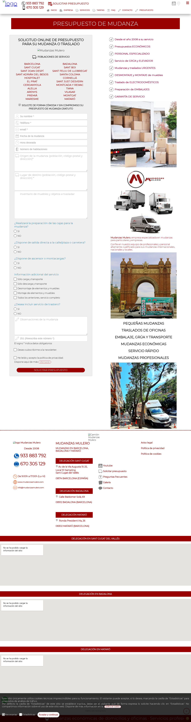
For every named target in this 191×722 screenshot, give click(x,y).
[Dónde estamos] (178, 3)
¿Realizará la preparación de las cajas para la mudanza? (43, 224)
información (45, 362)
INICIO (54, 10)
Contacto (108, 488)
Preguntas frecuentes (115, 476)
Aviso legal (147, 442)
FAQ (113, 10)
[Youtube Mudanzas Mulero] (174, 3)
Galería (107, 482)
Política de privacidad (152, 448)
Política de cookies (151, 454)
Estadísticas (28, 714)
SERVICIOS (85, 10)
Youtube (108, 465)
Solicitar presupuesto (115, 471)
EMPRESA (68, 10)
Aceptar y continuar (48, 714)
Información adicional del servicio (36, 274)
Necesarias (11, 714)
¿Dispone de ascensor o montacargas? (40, 258)
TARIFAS (100, 10)
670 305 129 (35, 7)
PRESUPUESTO (146, 10)
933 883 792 (35, 3)
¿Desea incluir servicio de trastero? (37, 304)
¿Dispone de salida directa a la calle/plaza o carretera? (49, 242)
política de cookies (113, 707)
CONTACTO (127, 10)
